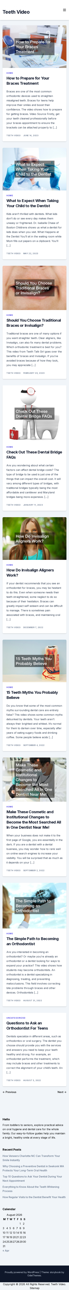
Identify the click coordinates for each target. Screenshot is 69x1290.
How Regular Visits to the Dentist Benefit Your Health (34, 1197)
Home (9, 73)
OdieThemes (34, 1275)
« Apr (6, 1250)
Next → (62, 1092)
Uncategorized (16, 1018)
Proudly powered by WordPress (22, 1272)
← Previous (9, 1092)
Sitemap (34, 1288)
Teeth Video (16, 12)
